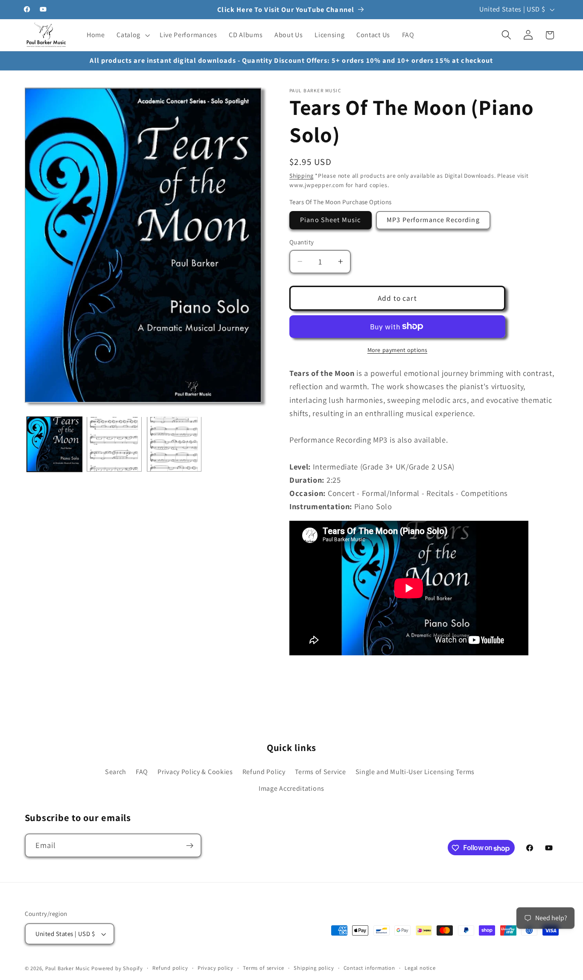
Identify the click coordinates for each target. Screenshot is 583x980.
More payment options (397, 349)
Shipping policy (314, 968)
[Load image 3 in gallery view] (174, 444)
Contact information (369, 968)
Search (115, 772)
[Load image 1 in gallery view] (54, 444)
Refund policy (170, 968)
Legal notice (420, 968)
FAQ (142, 772)
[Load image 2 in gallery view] (114, 444)
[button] (132, 35)
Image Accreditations (291, 788)
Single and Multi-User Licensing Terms (415, 772)
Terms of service (263, 968)
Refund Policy (264, 772)
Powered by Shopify (117, 968)
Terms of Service (320, 772)
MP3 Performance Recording (433, 219)
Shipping (301, 175)
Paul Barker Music (68, 968)
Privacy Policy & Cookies (195, 772)
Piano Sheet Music (330, 219)
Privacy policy (215, 968)
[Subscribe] (190, 846)
